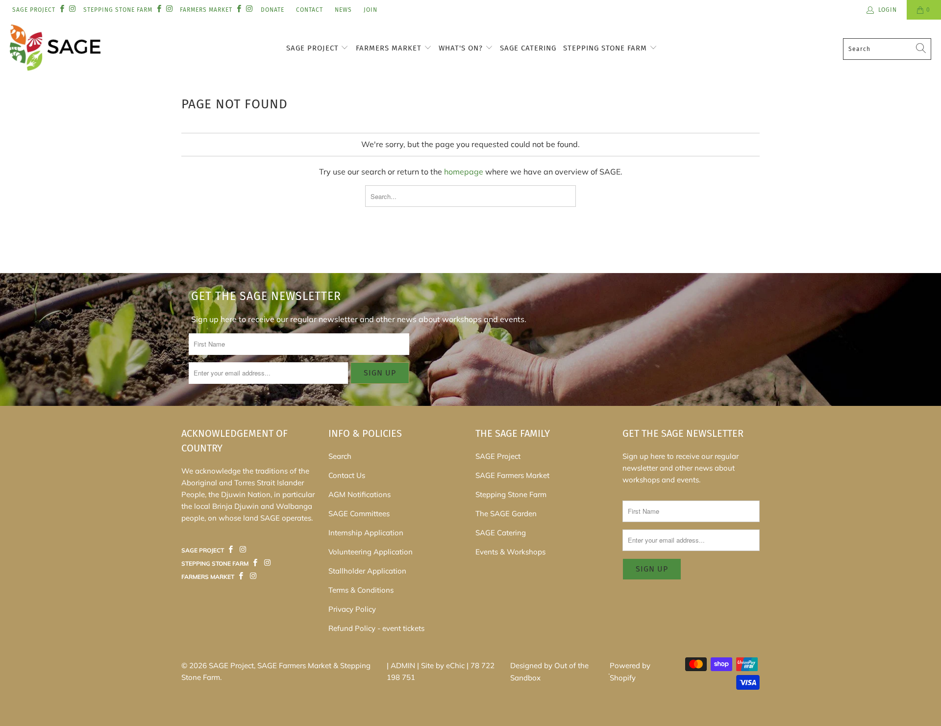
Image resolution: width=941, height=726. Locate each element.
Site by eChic (443, 665)
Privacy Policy (352, 609)
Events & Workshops (510, 551)
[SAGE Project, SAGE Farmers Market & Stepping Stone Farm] (55, 49)
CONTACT (309, 9)
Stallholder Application (367, 571)
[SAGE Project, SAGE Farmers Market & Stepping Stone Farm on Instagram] (72, 9)
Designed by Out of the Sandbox (549, 672)
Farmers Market (390, 48)
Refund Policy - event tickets (376, 628)
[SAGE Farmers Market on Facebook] (231, 549)
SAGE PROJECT (33, 9)
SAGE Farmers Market (512, 475)
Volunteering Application (370, 551)
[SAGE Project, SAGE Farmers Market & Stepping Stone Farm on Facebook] (61, 9)
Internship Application (365, 532)
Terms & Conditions (361, 590)
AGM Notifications (359, 494)
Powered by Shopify (630, 672)
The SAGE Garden (506, 513)
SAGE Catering (528, 48)
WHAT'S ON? (462, 48)
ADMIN (403, 665)
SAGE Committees (359, 513)
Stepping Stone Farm (606, 48)
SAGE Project (313, 48)
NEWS (343, 9)
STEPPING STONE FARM (117, 9)
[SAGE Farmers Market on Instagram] (243, 549)
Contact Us (346, 475)
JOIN (370, 9)
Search (339, 456)
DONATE (272, 9)
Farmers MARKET (206, 9)
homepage (463, 171)
